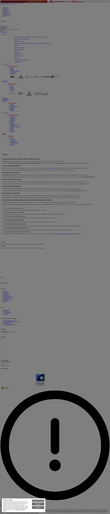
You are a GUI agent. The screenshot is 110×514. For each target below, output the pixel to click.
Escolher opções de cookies (38, 507)
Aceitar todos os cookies (38, 500)
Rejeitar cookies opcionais (38, 504)
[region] (23, 505)
